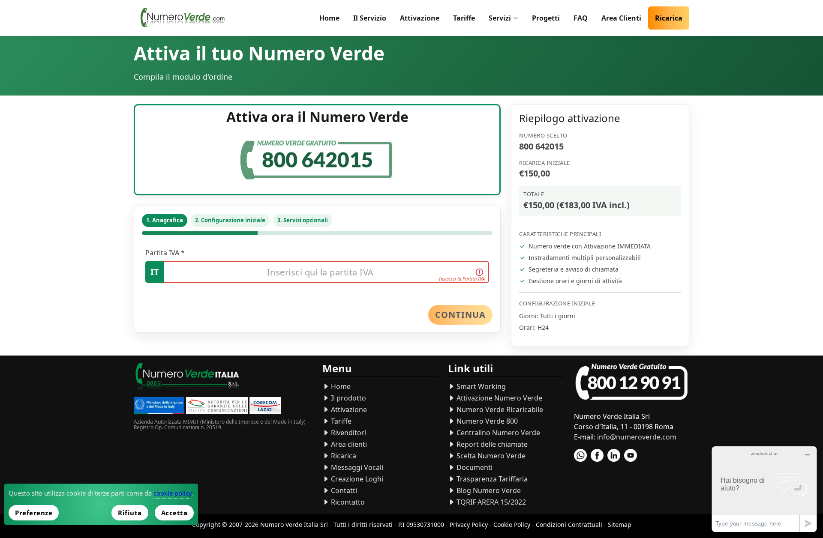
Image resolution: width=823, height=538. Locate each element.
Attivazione (419, 18)
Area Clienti (621, 18)
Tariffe (464, 18)
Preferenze (33, 512)
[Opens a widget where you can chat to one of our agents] (764, 489)
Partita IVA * (165, 252)
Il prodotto (347, 398)
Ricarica (668, 18)
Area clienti (348, 444)
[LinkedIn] (613, 455)
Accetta (174, 512)
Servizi (500, 18)
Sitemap (619, 524)
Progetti (546, 18)
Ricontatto (347, 502)
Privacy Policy (469, 524)
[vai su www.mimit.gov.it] (159, 406)
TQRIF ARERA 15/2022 (490, 502)
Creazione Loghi (356, 479)
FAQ (581, 18)
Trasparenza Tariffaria (491, 479)
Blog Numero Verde (488, 490)
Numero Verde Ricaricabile (499, 409)
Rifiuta (130, 512)
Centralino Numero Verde (497, 432)
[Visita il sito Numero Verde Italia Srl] (187, 378)
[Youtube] (630, 455)
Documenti (474, 467)
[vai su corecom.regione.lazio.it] (265, 406)
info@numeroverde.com (636, 437)
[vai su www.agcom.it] (217, 406)
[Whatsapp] (580, 455)
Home (329, 18)
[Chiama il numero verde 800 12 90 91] (631, 382)
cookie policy (172, 493)
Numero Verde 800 (486, 421)
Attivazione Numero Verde (498, 398)
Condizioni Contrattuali (569, 524)
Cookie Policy (511, 524)
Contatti (343, 490)
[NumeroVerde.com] (185, 18)
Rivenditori (347, 432)
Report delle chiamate (491, 444)
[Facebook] (597, 455)
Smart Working (480, 386)
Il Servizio (369, 18)
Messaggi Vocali (356, 467)
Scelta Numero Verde (490, 455)
